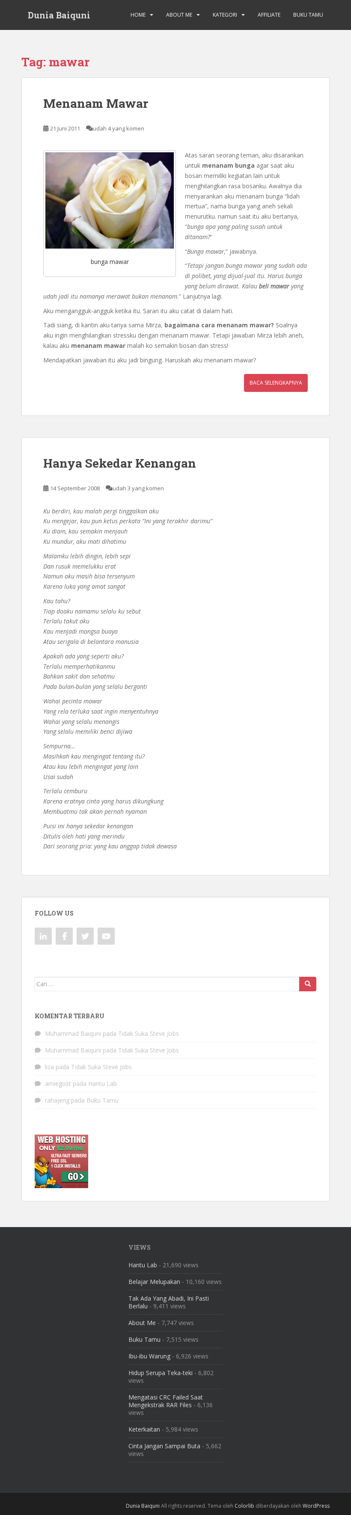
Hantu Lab (102, 1083)
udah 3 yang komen (138, 488)
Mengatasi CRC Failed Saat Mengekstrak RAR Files (165, 1401)
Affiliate (269, 14)
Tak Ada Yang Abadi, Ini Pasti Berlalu (168, 1302)
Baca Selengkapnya (276, 382)
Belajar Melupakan (154, 1282)
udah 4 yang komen (118, 128)
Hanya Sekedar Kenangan (119, 463)
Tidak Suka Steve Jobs (148, 1033)
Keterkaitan (144, 1429)
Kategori (225, 14)
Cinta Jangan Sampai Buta (164, 1446)
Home (138, 14)
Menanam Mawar (95, 103)
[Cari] (307, 984)
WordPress (316, 1505)
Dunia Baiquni (59, 15)
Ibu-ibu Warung (149, 1356)
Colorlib (244, 1505)
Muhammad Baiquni (73, 1033)
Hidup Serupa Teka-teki (160, 1373)
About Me (179, 14)
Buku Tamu (308, 14)
